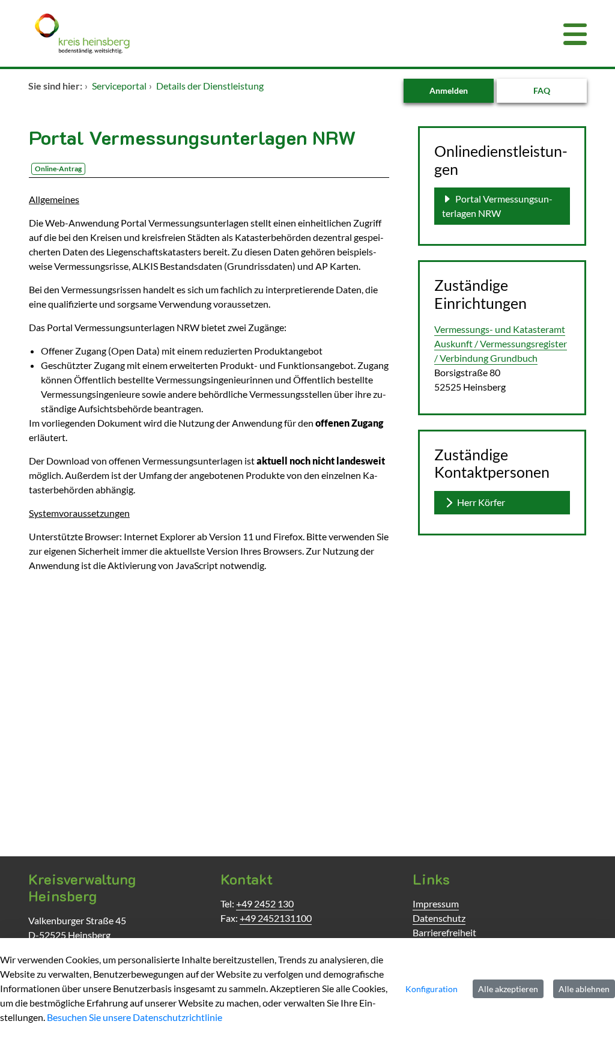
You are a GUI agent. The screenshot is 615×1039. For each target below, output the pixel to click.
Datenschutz (439, 918)
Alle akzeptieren (508, 989)
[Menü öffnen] (575, 33)
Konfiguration (431, 989)
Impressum (436, 903)
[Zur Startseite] (259, 33)
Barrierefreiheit (444, 932)
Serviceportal (119, 85)
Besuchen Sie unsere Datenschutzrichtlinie (134, 1017)
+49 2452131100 (276, 918)
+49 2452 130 (265, 903)
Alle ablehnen (584, 989)
